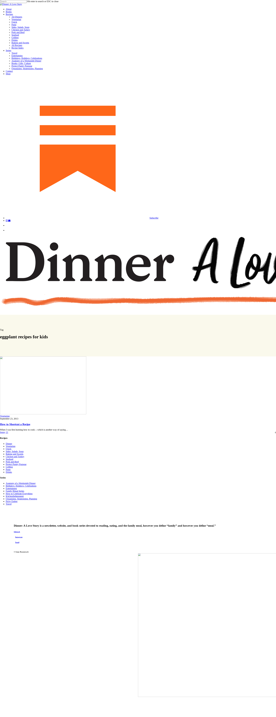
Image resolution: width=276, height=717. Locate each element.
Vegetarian (5, 416)
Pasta (8, 469)
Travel (9, 504)
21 (7, 432)
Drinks (9, 472)
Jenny (2, 432)
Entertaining (11, 488)
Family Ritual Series (15, 491)
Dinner (9, 443)
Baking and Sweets (14, 454)
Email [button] (17, 542)
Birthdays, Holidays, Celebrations (21, 486)
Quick (8, 449)
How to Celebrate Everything (19, 493)
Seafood (9, 459)
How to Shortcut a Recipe (15, 424)
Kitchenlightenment (15, 496)
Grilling (9, 467)
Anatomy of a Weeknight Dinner (21, 483)
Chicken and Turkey (15, 456)
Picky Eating (11, 501)
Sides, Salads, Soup (15, 451)
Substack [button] (17, 532)
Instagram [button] (18, 537)
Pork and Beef (12, 462)
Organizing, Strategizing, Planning (21, 499)
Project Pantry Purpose (16, 464)
